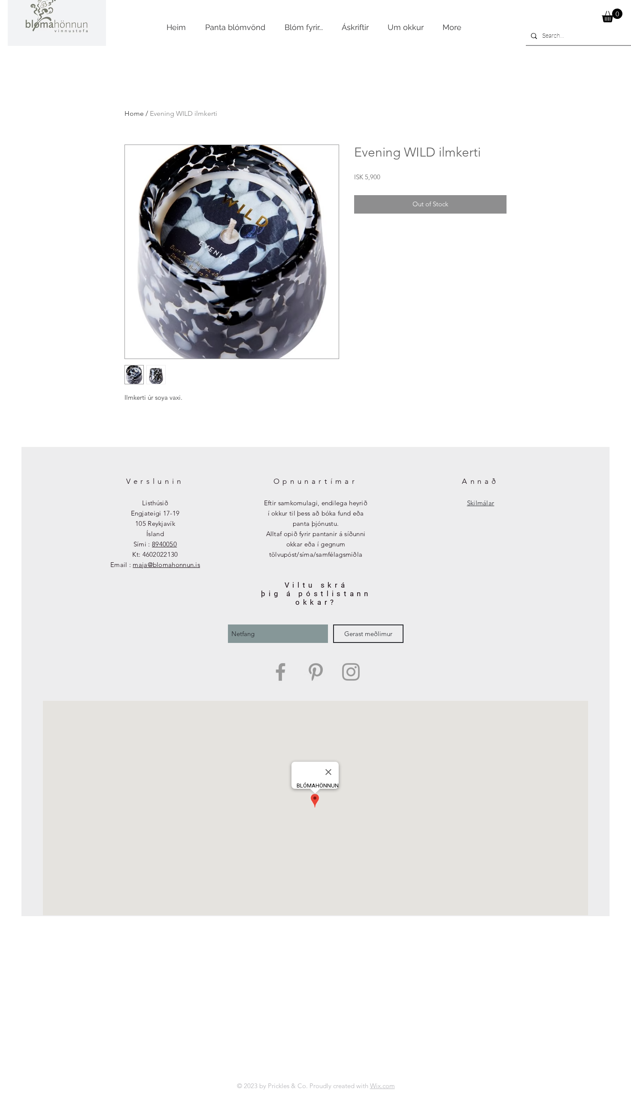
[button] (612, 15)
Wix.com (382, 1086)
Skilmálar (480, 503)
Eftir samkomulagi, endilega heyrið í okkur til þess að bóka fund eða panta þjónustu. (315, 513)
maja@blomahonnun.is (166, 565)
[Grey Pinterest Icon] (316, 672)
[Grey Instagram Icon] (351, 672)
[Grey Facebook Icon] (280, 672)
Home (134, 113)
